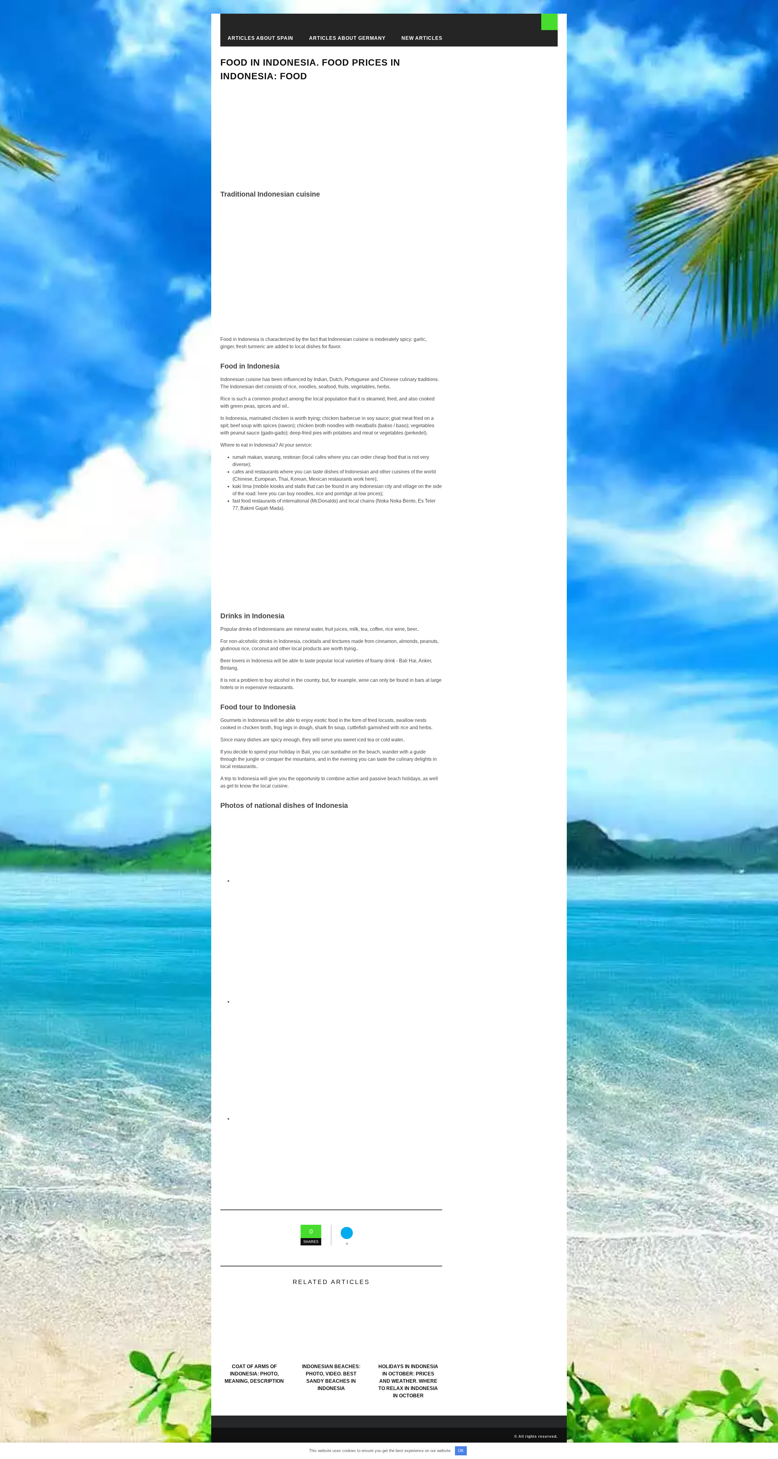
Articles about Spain (260, 38)
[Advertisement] (331, 135)
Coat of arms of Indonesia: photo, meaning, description (254, 1374)
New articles (421, 38)
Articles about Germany (347, 38)
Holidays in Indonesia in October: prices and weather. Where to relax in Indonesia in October (408, 1381)
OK (461, 1450)
